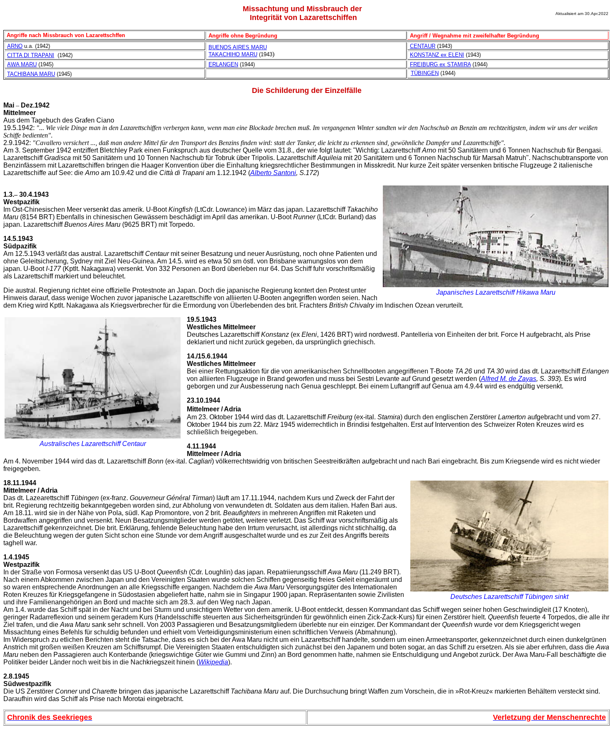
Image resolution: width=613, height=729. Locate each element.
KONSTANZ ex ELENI (437, 55)
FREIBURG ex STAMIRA (440, 64)
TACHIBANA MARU (31, 74)
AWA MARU (22, 64)
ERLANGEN (223, 64)
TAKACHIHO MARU (233, 54)
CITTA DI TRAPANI (30, 55)
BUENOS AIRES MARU (238, 47)
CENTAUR (422, 46)
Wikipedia (213, 662)
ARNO (15, 46)
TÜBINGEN (425, 73)
